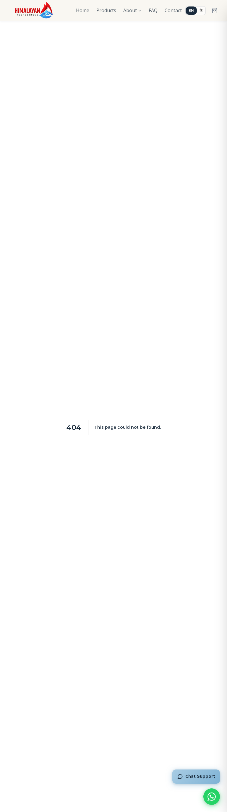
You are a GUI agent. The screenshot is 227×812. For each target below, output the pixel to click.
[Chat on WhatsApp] (211, 796)
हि (201, 10)
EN (191, 10)
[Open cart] (214, 10)
